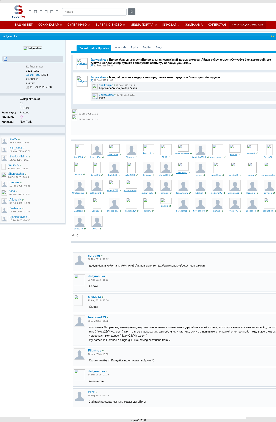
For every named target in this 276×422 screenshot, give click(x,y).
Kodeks (233, 154)
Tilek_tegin (181, 172)
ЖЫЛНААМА (194, 24)
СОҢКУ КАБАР (48, 24)
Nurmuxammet (182, 153)
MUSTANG (113, 154)
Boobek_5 (251, 211)
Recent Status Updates (94, 48)
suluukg (94, 255)
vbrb (91, 391)
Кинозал (169, 24)
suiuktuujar (106, 85)
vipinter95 (233, 175)
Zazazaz (78, 211)
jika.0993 (78, 157)
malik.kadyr (130, 211)
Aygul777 (233, 211)
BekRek (14, 182)
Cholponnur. (78, 193)
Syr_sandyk (199, 211)
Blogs (159, 47)
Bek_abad (15, 147)
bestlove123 (97, 317)
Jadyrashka (98, 59)
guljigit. (147, 211)
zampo (164, 206)
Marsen (78, 174)
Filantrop (130, 157)
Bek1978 (78, 228)
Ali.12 (164, 157)
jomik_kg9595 (199, 157)
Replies (147, 47)
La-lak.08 (113, 175)
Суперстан (217, 24)
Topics (134, 47)
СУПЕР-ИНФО (77, 24)
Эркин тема (33, 74)
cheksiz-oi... (113, 211)
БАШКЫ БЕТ (24, 24)
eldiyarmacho (268, 175)
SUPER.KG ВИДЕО (109, 24)
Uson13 (95, 211)
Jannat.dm (268, 211)
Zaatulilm (15, 208)
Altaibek (199, 193)
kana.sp (165, 193)
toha (12, 191)
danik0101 (164, 175)
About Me (120, 47)
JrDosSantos (130, 190)
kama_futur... (216, 157)
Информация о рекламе (247, 24)
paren (251, 175)
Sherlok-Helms (18, 156)
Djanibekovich (18, 216)
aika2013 (130, 175)
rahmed (216, 211)
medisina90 (216, 193)
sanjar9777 (112, 190)
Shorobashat (16, 173)
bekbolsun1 (95, 193)
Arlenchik (15, 199)
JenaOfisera (182, 193)
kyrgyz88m (95, 157)
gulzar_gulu (147, 193)
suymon (268, 193)
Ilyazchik (147, 153)
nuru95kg (216, 175)
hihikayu (147, 175)
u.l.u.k (199, 175)
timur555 (13, 165)
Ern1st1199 (233, 193)
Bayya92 (268, 157)
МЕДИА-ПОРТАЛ (142, 24)
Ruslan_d (251, 193)
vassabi (251, 153)
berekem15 (181, 211)
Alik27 (13, 139)
